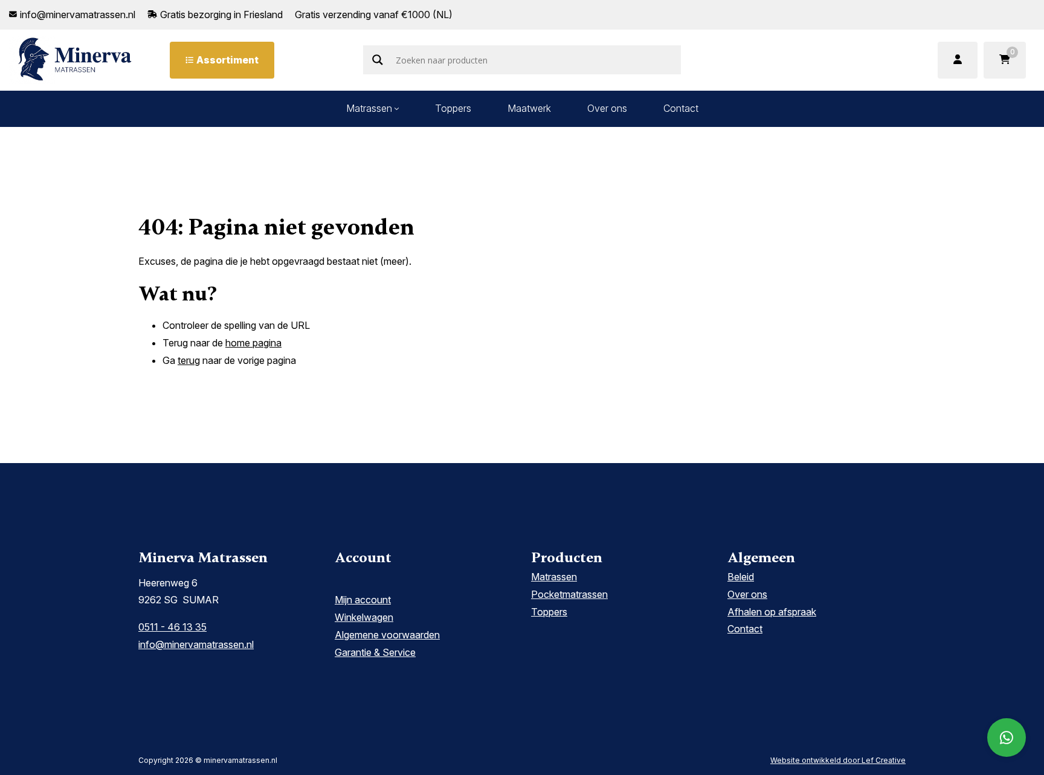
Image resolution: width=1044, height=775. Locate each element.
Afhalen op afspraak (771, 612)
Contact (680, 108)
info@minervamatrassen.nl (196, 644)
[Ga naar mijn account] (958, 60)
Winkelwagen (364, 617)
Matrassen (369, 108)
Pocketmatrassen (569, 594)
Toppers (453, 108)
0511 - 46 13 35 (172, 627)
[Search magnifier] (377, 59)
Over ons (607, 108)
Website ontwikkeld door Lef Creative (838, 760)
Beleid (740, 577)
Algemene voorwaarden (387, 635)
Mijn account (363, 600)
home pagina (253, 343)
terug (189, 360)
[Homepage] (75, 59)
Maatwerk (529, 108)
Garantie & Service (375, 652)
